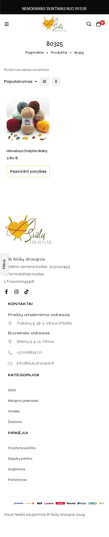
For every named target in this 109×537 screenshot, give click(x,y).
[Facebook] (6, 291)
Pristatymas (17, 480)
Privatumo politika (22, 448)
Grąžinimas (16, 469)
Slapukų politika (20, 459)
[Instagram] (16, 291)
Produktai (59, 52)
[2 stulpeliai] (56, 81)
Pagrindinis (34, 52)
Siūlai (12, 390)
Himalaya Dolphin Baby (27, 151)
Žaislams (15, 422)
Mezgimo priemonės (23, 401)
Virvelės (14, 411)
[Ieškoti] (89, 24)
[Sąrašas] (44, 81)
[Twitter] (26, 291)
